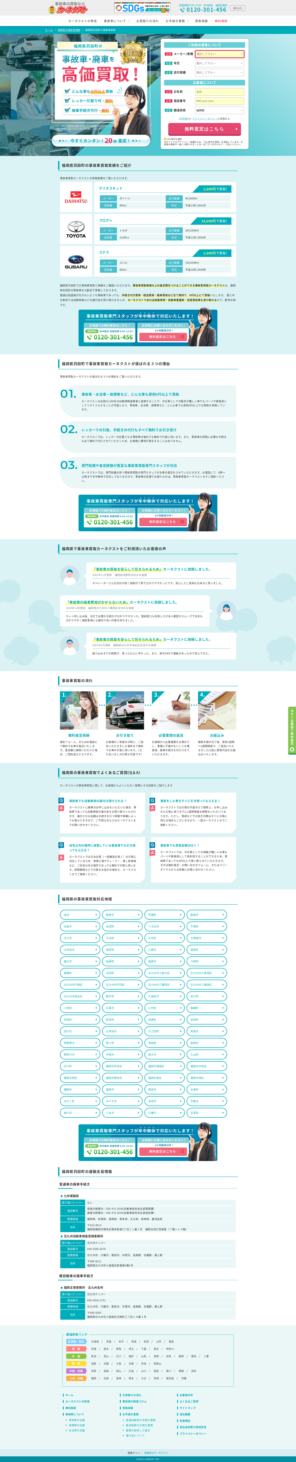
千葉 (143, 1348)
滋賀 (93, 1363)
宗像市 (194, 1101)
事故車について (115, 21)
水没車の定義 (77, 1430)
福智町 (68, 1089)
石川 (118, 1356)
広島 (131, 1371)
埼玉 (131, 1348)
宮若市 (152, 1101)
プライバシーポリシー (204, 118)
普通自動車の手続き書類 (141, 1420)
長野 (156, 1356)
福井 (131, 1356)
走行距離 (180, 72)
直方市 (152, 1054)
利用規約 (184, 118)
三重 (206, 1356)
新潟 (93, 1356)
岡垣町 (110, 949)
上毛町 (68, 1008)
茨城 (93, 1348)
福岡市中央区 (198, 1066)
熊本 (131, 1378)
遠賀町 (194, 949)
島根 (106, 1371)
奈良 (143, 1363)
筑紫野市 (69, 1043)
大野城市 (195, 938)
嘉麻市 (152, 961)
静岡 (181, 1356)
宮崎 (156, 1378)
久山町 (194, 1054)
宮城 (133, 1341)
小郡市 (152, 949)
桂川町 (194, 996)
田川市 (68, 1031)
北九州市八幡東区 (201, 984)
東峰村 (194, 1043)
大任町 (152, 938)
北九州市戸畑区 (73, 984)
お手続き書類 (175, 21)
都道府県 (180, 110)
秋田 (146, 1341)
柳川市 (68, 1112)
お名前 (178, 91)
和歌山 (157, 1363)
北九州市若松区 (73, 996)
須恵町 (152, 1019)
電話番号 (180, 100)
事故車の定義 (77, 1420)
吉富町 (194, 1112)
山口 (143, 1371)
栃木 (106, 1348)
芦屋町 (152, 914)
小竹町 (152, 1008)
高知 (193, 1371)
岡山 (118, 1371)
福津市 (110, 1089)
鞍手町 (110, 996)
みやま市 (111, 1101)
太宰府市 (111, 1031)
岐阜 (168, 1356)
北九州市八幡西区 (159, 984)
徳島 (156, 1371)
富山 (106, 1356)
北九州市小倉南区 (201, 973)
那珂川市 (69, 1054)
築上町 (110, 1043)
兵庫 (131, 1363)
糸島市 (68, 926)
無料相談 (221, 21)
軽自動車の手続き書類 (139, 1425)
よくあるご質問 (189, 1401)
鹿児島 (170, 1378)
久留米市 (153, 996)
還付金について (135, 1435)
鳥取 (93, 1371)
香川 (168, 1371)
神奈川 (170, 1348)
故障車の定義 (77, 1425)
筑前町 (152, 1043)
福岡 (93, 1378)
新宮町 (110, 1019)
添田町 (194, 1019)
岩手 (121, 1341)
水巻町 (194, 1089)
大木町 (110, 938)
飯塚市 (194, 914)
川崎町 (194, 961)
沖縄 (183, 1378)
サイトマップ (188, 1408)
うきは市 (153, 926)
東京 (156, 1348)
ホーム (69, 1395)
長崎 (118, 1378)
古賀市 (110, 1008)
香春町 (68, 973)
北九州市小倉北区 (159, 973)
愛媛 (181, 1371)
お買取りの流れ (147, 21)
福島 (171, 1341)
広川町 (68, 1066)
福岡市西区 (70, 1077)
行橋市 (152, 1112)
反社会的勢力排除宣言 (193, 1427)
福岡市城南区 (156, 1066)
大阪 (118, 1363)
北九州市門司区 (115, 984)
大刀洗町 (153, 1031)
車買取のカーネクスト (156, 1452)
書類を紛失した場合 (138, 1430)
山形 (158, 1341)
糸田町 (110, 926)
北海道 (95, 1341)
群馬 (118, 1348)
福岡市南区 (197, 1077)
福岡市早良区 (114, 1066)
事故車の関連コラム (134, 1401)
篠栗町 (194, 1008)
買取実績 (201, 21)
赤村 (66, 914)
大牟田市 (69, 949)
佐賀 (106, 1378)
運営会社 (238, 8)
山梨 (143, 1356)
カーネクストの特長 (82, 21)
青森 (108, 1341)
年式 (177, 63)
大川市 (68, 938)
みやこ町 (69, 1101)
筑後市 (194, 1031)
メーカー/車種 (183, 53)
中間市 (110, 1054)
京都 (106, 1363)
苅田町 (110, 973)
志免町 (68, 1019)
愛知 (193, 1356)
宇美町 (194, 926)
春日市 (68, 961)
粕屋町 (110, 961)
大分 (143, 1378)
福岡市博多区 (114, 1077)
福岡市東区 (155, 1077)
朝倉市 (110, 914)
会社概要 (185, 1414)
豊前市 (152, 1089)
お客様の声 (186, 1395)
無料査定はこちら (205, 128)
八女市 (110, 1112)
